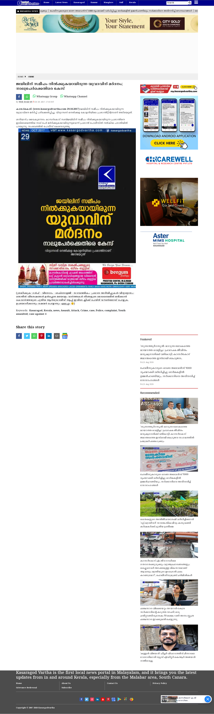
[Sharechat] (131, 699)
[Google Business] (112, 699)
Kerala (132, 2)
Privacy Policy (160, 683)
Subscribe (67, 688)
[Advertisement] (103, 53)
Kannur (94, 2)
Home (46, 2)
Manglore (108, 2)
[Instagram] (92, 699)
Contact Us (112, 683)
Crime (31, 77)
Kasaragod (79, 2)
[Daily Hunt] (125, 699)
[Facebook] (81, 699)
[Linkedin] (97, 699)
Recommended (149, 393)
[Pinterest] (108, 699)
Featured (146, 339)
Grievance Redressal (26, 688)
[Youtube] (103, 699)
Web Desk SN (25, 102)
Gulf (121, 2)
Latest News (61, 2)
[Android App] (119, 699)
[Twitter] (87, 699)
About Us (66, 683)
